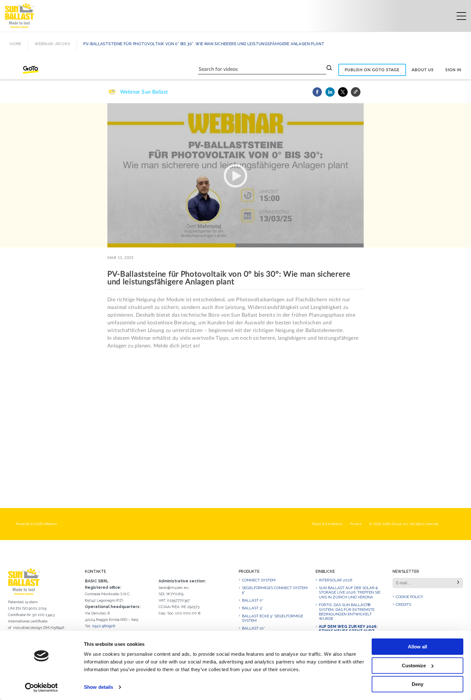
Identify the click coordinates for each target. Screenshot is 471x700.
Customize (414, 665)
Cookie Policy (409, 597)
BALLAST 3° (252, 608)
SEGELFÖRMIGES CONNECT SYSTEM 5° (275, 590)
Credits (403, 604)
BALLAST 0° (252, 600)
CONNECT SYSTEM (259, 580)
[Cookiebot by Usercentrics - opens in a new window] (41, 687)
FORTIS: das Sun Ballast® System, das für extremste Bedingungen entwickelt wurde (347, 612)
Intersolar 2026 (335, 580)
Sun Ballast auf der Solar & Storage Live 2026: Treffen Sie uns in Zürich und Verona (349, 592)
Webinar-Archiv (52, 44)
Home (15, 44)
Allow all (417, 646)
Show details (98, 687)
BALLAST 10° (253, 628)
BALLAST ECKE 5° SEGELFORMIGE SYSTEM (272, 618)
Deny (417, 684)
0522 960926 (103, 626)
